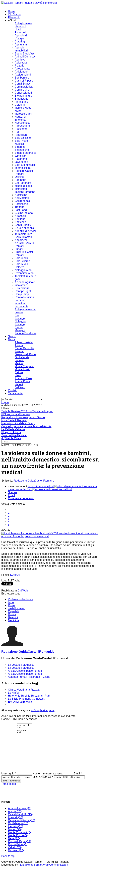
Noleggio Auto (23, 270)
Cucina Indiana (24, 213)
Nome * (37, 773)
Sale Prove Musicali (21, 142)
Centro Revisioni (25, 297)
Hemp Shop (22, 294)
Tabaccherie (15, 393)
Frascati (19, 351)
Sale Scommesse (25, 164)
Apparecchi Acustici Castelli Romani (24, 243)
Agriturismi (21, 44)
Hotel (18, 29)
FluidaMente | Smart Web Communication (43, 864)
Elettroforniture (23, 95)
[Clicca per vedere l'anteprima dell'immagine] (50, 536)
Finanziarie (21, 101)
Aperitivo (20, 59)
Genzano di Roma (25, 354)
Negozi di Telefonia (20, 118)
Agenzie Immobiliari (21, 49)
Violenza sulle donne (20, 599)
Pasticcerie (21, 204)
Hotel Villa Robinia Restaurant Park (29, 695)
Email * (78, 773)
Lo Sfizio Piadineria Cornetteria (26, 698)
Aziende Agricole (25, 282)
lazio (11, 602)
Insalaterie (21, 285)
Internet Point (22, 167)
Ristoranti (20, 32)
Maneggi (20, 330)
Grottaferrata (22, 357)
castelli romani (16, 608)
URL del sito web (43, 777)
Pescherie (21, 128)
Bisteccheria (22, 288)
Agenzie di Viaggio (21, 37)
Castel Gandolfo (24, 348)
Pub (17, 131)
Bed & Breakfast (24, 53)
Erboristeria (21, 98)
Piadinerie (21, 158)
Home (11, 11)
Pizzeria (19, 65)
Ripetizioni (21, 134)
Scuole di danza (24, 228)
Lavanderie (21, 161)
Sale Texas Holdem (21, 266)
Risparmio (14, 17)
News (11, 339)
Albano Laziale (24, 342)
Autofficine (21, 194)
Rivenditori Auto (24, 273)
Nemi (18, 375)
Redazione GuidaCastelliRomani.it (34, 480)
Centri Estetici (23, 83)
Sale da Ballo (23, 137)
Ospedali (13, 611)
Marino (19, 363)
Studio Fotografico (25, 152)
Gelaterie (20, 104)
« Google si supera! (42, 710)
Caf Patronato (23, 182)
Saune (19, 327)
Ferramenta (21, 306)
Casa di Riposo (24, 80)
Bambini (13, 617)
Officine (19, 176)
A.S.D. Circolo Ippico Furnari (25, 670)
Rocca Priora (22, 381)
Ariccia (19, 345)
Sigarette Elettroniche (22, 148)
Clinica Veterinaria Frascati (24, 689)
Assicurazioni (23, 74)
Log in (5, 402)
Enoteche (20, 222)
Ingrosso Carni (23, 113)
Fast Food (21, 210)
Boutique (20, 219)
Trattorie (19, 207)
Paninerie (20, 179)
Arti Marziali (22, 197)
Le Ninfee (14, 692)
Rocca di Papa (23, 378)
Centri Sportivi (23, 225)
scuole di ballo (23, 185)
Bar (17, 315)
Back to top (8, 856)
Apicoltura (21, 62)
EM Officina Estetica (20, 701)
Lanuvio (19, 360)
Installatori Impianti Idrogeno (25, 190)
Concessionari (23, 92)
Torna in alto (8, 783)
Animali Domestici (25, 56)
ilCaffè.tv (15, 574)
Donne (12, 614)
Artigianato (21, 71)
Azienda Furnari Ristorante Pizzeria (29, 676)
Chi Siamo (14, 14)
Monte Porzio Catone (22, 371)
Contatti (12, 390)
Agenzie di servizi (25, 231)
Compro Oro (22, 89)
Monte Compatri (24, 366)
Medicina (13, 620)
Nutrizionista (22, 122)
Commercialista (24, 86)
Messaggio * (8, 773)
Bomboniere (22, 77)
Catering (20, 41)
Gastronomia (22, 200)
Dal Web (20, 387)
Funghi (19, 249)
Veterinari (20, 26)
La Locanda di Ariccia (21, 664)
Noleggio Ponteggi (20, 323)
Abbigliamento (23, 23)
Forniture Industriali (20, 302)
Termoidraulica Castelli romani (24, 235)
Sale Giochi (22, 258)
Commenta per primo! (21, 498)
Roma (11, 605)
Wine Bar (20, 155)
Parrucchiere (22, 125)
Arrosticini (21, 216)
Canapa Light (23, 291)
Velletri (19, 384)
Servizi (12, 336)
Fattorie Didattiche (25, 333)
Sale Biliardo (22, 261)
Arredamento (22, 68)
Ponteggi (20, 318)
